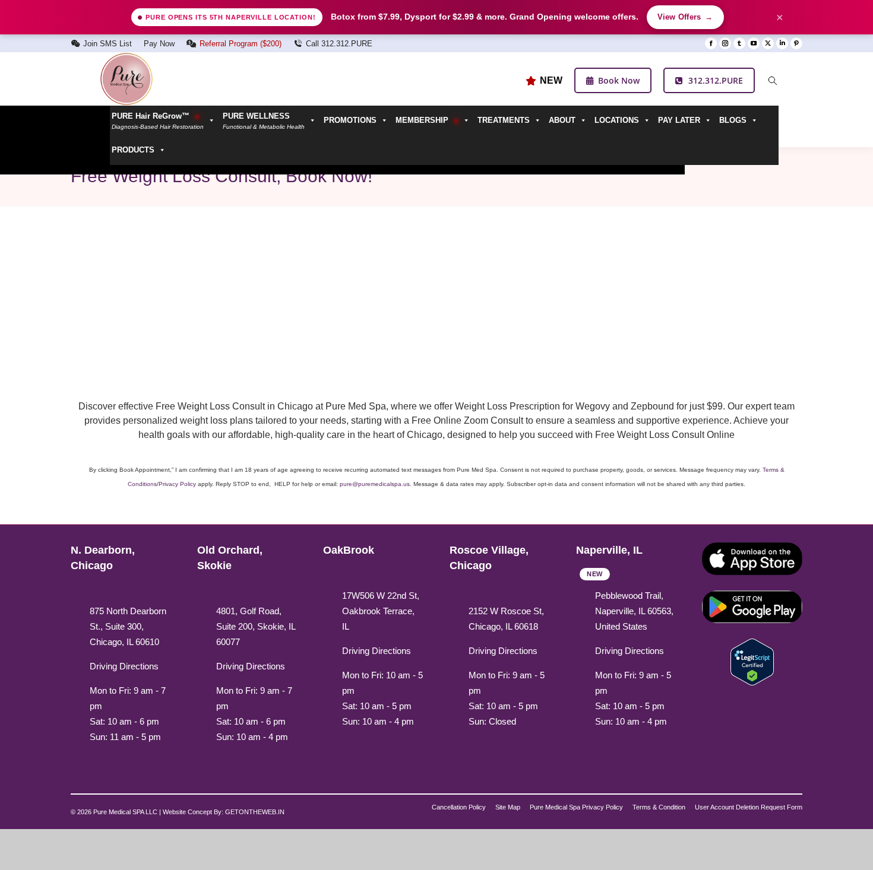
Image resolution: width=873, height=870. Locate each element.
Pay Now (159, 43)
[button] (271, 120)
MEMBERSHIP (423, 120)
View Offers (685, 17)
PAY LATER (679, 120)
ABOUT (562, 120)
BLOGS (733, 120)
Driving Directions (124, 666)
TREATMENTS (503, 120)
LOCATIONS (616, 120)
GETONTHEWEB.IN (254, 811)
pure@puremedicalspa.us (375, 484)
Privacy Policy (177, 484)
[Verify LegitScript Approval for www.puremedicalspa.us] (752, 661)
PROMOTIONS (350, 120)
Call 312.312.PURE (339, 43)
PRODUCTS (133, 149)
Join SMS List (107, 43)
